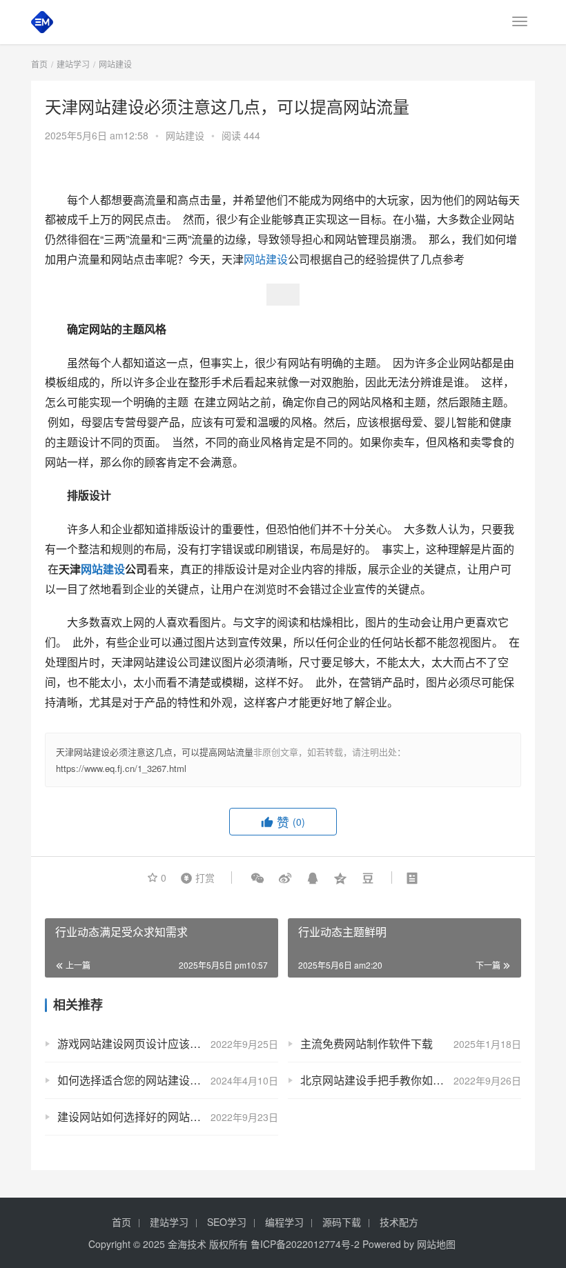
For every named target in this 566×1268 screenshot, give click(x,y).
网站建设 (185, 135)
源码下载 (341, 1222)
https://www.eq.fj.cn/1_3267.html (121, 768)
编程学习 (284, 1222)
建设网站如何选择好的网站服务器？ (145, 1117)
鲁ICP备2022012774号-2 (305, 1244)
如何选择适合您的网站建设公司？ (140, 1080)
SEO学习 (226, 1222)
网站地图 (436, 1244)
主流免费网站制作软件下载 (366, 1043)
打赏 (195, 876)
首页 (39, 64)
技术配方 (399, 1222)
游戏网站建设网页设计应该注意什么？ (151, 1043)
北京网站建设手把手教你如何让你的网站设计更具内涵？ (410, 1080)
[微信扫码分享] (257, 877)
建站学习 (169, 1222)
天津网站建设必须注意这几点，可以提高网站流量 (154, 751)
